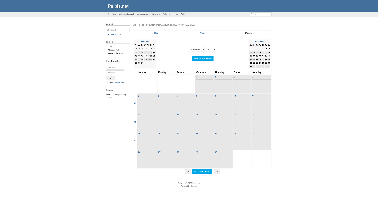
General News (116, 53)
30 (216, 152)
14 (178, 114)
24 (234, 133)
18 (253, 114)
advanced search (113, 34)
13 (159, 114)
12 (139, 114)
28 (178, 152)
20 (159, 133)
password (119, 82)
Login (110, 77)
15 (197, 114)
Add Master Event (203, 58)
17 (234, 114)
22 (197, 133)
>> (135, 84)
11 (253, 95)
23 (216, 133)
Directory (156, 14)
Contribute (111, 14)
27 (159, 152)
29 (197, 152)
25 (253, 133)
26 (139, 152)
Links (175, 14)
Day (156, 32)
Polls (183, 14)
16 (216, 114)
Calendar (167, 14)
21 (178, 133)
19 (139, 133)
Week (202, 32)
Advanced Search (126, 14)
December (259, 41)
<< (188, 171)
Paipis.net (118, 6)
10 (234, 95)
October (145, 41)
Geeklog (114, 49)
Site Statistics (143, 14)
